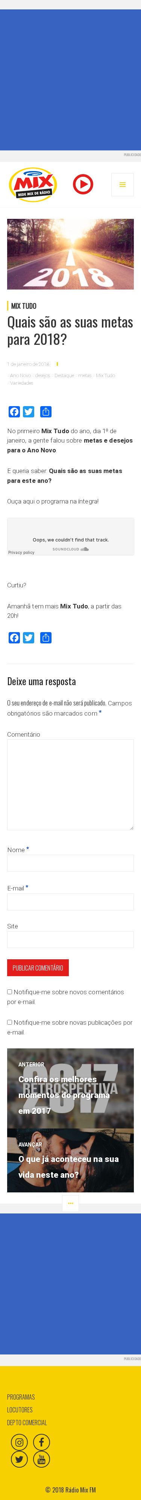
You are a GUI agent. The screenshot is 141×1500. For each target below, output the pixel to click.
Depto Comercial (27, 1422)
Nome (18, 850)
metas (84, 375)
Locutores (20, 1409)
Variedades (21, 383)
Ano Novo (20, 375)
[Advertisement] (70, 79)
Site (12, 926)
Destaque (64, 375)
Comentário (23, 734)
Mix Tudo (23, 306)
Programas (21, 1396)
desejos (42, 375)
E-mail (18, 888)
